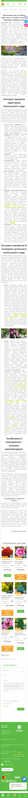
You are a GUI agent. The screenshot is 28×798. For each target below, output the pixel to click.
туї (9, 381)
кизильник (12, 223)
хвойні (24, 380)
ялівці (20, 383)
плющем (14, 207)
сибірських (24, 314)
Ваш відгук (6, 690)
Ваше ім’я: (6, 670)
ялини (19, 385)
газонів (25, 73)
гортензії (11, 417)
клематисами (8, 207)
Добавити (6, 706)
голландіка (24, 316)
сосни (24, 385)
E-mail (5, 674)
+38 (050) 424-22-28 (6, 732)
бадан (15, 388)
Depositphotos (16, 758)
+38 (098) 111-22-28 (5, 730)
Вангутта (11, 402)
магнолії (17, 400)
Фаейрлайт (7, 428)
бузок (17, 402)
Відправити (20, 709)
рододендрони (8, 400)
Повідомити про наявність (21, 577)
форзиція (24, 400)
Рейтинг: (6, 680)
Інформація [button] (7, 761)
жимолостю (20, 207)
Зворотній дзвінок (7, 769)
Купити (7, 575)
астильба (11, 317)
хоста (5, 317)
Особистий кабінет (8, 764)
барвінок (22, 388)
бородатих (16, 314)
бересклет (12, 221)
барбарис (15, 425)
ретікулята (15, 316)
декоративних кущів (10, 204)
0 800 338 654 (4, 733)
